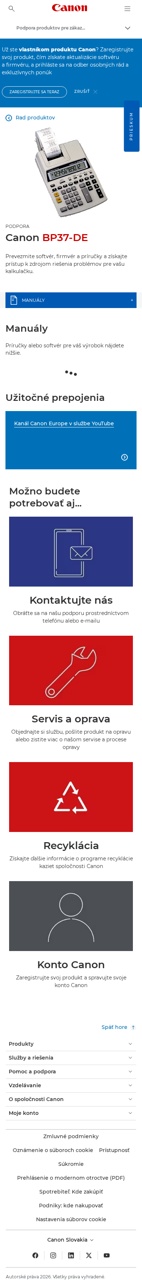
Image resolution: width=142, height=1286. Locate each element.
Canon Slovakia (68, 1239)
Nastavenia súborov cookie (71, 1219)
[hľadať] (11, 9)
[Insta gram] (53, 1255)
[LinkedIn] (71, 1255)
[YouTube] (107, 1255)
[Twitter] (89, 1255)
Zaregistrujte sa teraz (34, 92)
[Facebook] (35, 1255)
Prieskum (131, 126)
